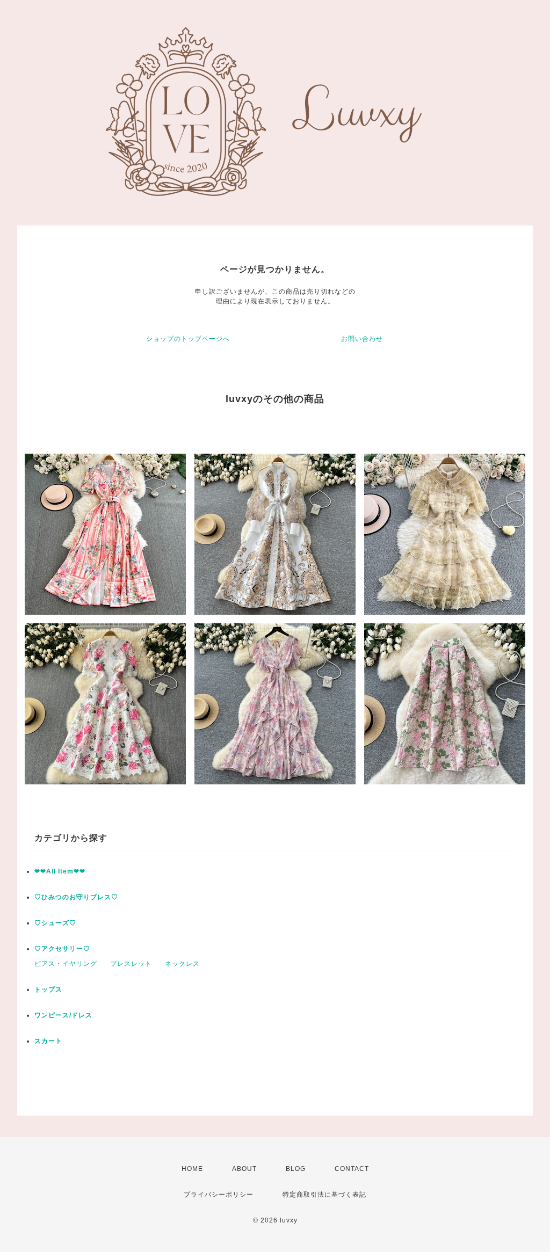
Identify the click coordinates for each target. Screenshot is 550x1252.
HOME (192, 1169)
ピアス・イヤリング (65, 963)
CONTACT (352, 1169)
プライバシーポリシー (219, 1194)
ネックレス (182, 963)
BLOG (296, 1169)
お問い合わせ (362, 339)
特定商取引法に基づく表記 (324, 1194)
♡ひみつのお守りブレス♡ (76, 897)
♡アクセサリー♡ (62, 948)
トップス (48, 989)
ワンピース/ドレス (63, 1015)
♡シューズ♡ (55, 923)
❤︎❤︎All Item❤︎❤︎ (59, 871)
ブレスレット (131, 963)
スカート (48, 1041)
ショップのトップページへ (188, 339)
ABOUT (244, 1169)
